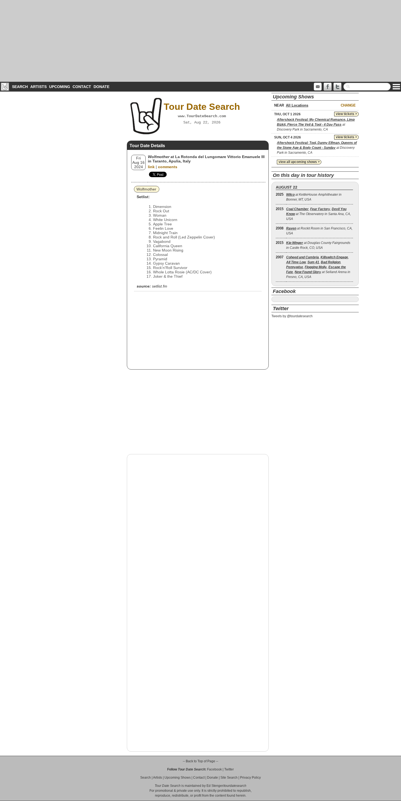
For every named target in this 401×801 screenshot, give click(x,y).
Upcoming (59, 86)
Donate (101, 86)
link (151, 167)
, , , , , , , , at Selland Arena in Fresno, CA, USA (318, 267)
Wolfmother (146, 189)
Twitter (229, 769)
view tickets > (346, 114)
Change (348, 105)
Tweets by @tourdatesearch (292, 316)
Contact (82, 86)
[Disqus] (197, 528)
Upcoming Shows (177, 777)
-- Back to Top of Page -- (200, 761)
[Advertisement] (200, 41)
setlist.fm (159, 286)
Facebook (214, 769)
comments (167, 167)
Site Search (229, 777)
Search (20, 86)
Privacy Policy (250, 777)
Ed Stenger (215, 786)
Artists (38, 86)
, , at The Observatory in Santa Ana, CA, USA (318, 214)
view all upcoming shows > (299, 162)
